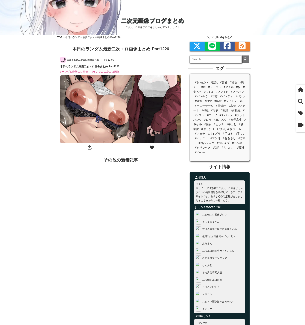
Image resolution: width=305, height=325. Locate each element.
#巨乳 (214, 82)
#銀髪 (198, 101)
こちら (204, 200)
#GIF (216, 147)
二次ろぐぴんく (211, 287)
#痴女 (207, 124)
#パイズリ (214, 133)
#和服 (205, 110)
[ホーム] (300, 90)
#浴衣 (214, 110)
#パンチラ (201, 96)
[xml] (197, 46)
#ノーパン (237, 91)
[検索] (245, 59)
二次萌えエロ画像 (212, 279)
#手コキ (228, 133)
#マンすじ (222, 91)
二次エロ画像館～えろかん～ (218, 301)
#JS (216, 119)
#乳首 (233, 82)
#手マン (240, 133)
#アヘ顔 (237, 143)
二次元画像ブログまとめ (152, 20)
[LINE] (212, 46)
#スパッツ (226, 115)
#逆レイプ (223, 143)
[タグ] (300, 113)
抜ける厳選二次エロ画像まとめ (219, 229)
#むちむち (228, 147)
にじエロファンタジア (214, 258)
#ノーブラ (214, 87)
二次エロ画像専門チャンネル (218, 250)
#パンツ (240, 96)
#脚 (238, 87)
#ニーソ (212, 115)
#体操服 (236, 110)
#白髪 (208, 101)
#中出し (231, 124)
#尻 (203, 87)
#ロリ (207, 119)
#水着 (232, 105)
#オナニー (201, 138)
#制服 (224, 110)
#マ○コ (208, 91)
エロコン (207, 294)
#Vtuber (200, 152)
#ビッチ (219, 124)
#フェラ (200, 133)
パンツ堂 (202, 323)
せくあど (207, 265)
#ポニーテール (204, 105)
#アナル (229, 87)
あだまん (207, 243)
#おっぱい (201, 82)
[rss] (242, 46)
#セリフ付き (203, 147)
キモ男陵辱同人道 (212, 272)
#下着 (214, 96)
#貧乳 (223, 82)
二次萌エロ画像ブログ (214, 214)
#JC (223, 119)
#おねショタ (206, 143)
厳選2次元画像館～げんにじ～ (219, 236)
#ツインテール (233, 101)
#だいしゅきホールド (230, 129)
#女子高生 (235, 119)
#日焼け (221, 105)
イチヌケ (207, 308)
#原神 (240, 147)
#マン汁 (215, 138)
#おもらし (229, 138)
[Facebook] (227, 46)
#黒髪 (218, 101)
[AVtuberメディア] (300, 125)
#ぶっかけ (207, 129)
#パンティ (226, 96)
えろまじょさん (211, 221)
